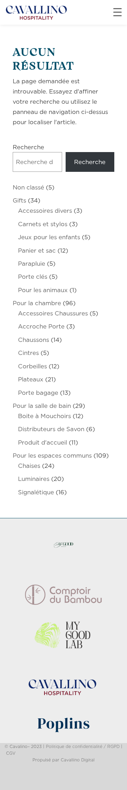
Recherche (28, 147)
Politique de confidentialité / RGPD (83, 746)
